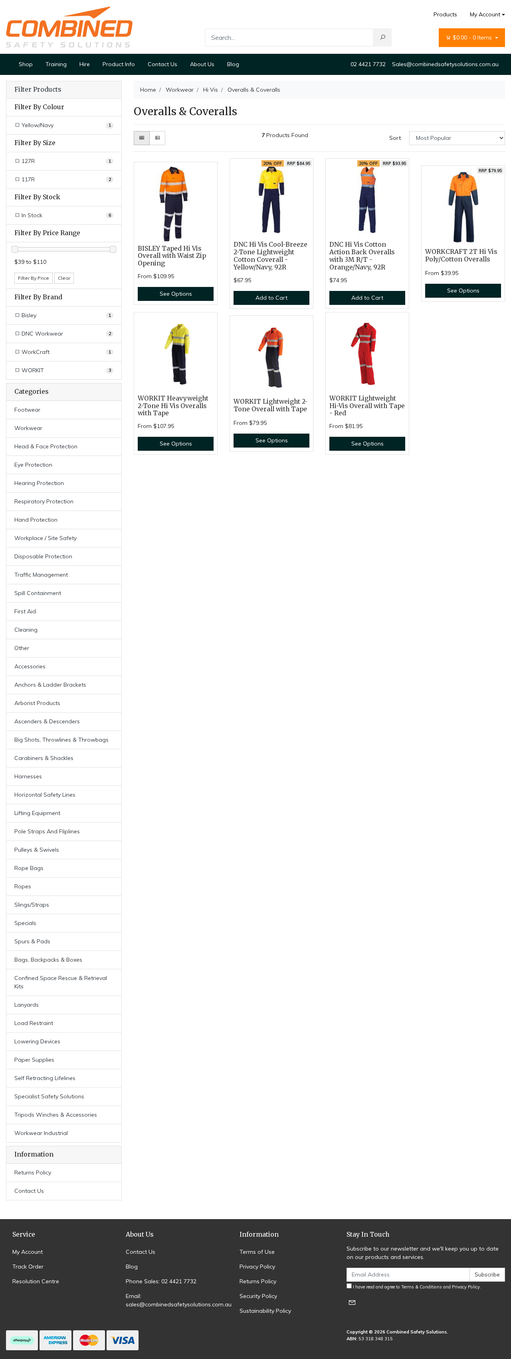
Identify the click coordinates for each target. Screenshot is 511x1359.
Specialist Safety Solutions (49, 1096)
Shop (26, 64)
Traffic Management (41, 574)
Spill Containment (37, 593)
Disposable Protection (43, 556)
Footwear (27, 409)
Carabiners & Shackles (43, 758)
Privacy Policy (257, 1266)
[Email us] (352, 1302)
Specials (25, 923)
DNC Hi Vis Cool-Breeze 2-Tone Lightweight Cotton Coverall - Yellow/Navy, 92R (270, 256)
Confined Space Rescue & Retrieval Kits (60, 982)
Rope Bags (29, 868)
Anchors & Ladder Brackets (50, 684)
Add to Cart (271, 297)
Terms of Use (257, 1251)
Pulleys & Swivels (36, 849)
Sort (395, 137)
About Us (202, 64)
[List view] (157, 138)
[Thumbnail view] (142, 138)
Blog (233, 64)
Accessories (30, 666)
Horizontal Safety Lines (44, 794)
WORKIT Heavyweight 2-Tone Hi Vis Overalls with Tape (173, 406)
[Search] (382, 37)
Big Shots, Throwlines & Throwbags (61, 739)
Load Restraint (33, 1023)
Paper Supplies (34, 1059)
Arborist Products (37, 703)
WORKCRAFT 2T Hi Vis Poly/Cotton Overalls (461, 255)
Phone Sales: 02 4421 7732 (161, 1281)
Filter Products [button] (37, 89)
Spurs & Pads (32, 941)
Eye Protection (33, 464)
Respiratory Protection (43, 501)
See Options (176, 293)
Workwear (28, 428)
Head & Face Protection (45, 446)
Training (56, 64)
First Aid (25, 611)
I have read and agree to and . (416, 1287)
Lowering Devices (37, 1041)
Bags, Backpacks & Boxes (48, 959)
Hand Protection (35, 519)
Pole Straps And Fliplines (47, 831)
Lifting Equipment (37, 813)
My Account (485, 14)
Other (21, 648)
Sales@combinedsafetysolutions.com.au (445, 64)
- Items (473, 37)
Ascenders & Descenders (47, 721)
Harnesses (28, 776)
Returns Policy (32, 1172)
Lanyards (26, 1004)
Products (445, 14)
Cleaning (26, 629)
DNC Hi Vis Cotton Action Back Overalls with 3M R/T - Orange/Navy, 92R (361, 256)
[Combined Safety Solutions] (69, 26)
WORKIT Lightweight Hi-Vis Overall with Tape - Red (367, 406)
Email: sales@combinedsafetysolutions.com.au (179, 1300)
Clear (64, 278)
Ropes (22, 886)
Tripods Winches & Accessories (55, 1114)
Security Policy (258, 1296)
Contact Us (162, 64)
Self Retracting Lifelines (44, 1078)
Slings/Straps (31, 904)
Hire (84, 64)
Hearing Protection (39, 483)
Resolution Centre (35, 1281)
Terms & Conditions (421, 1287)
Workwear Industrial (41, 1133)
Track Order (28, 1266)
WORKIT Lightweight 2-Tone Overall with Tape (271, 405)
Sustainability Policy (265, 1310)
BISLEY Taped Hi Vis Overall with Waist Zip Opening (172, 256)
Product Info (119, 64)
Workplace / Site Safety (45, 538)
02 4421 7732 (368, 64)
